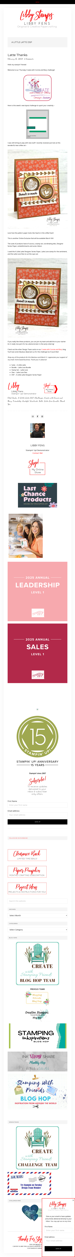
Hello (41, 401)
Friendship (17, 401)
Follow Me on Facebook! (18, 838)
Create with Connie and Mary (51, 349)
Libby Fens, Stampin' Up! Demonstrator (37, 19)
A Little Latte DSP (26, 398)
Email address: (14, 811)
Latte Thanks (17, 55)
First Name (12, 801)
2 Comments (29, 59)
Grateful (25, 401)
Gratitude (34, 401)
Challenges (39, 398)
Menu (37, 2)
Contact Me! (38, 453)
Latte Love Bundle (51, 401)
